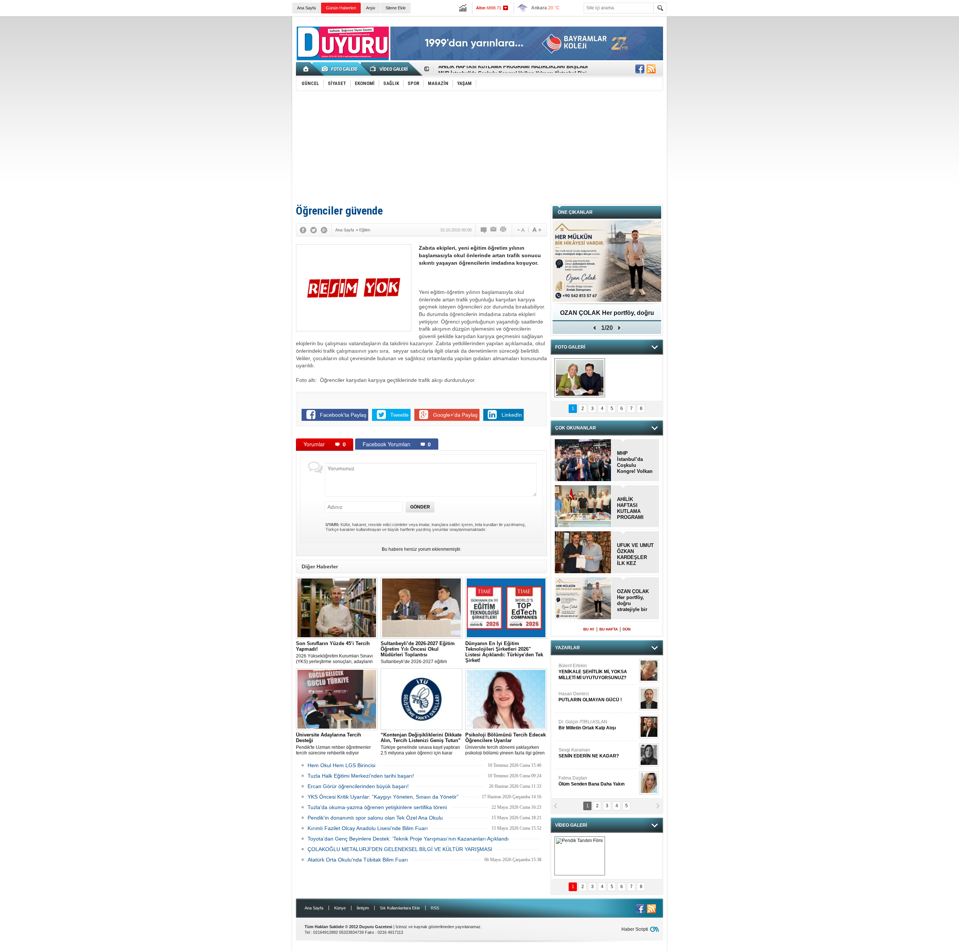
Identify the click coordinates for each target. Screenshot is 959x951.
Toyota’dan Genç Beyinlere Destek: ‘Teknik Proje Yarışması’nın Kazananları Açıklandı (408, 839)
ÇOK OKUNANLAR (575, 428)
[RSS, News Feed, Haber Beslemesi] (651, 68)
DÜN (626, 629)
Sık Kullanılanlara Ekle (400, 908)
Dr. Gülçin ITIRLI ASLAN (587, 724)
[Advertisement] (479, 147)
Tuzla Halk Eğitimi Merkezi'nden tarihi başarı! (361, 776)
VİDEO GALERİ (571, 825)
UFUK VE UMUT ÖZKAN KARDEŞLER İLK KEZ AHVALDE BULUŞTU (635, 554)
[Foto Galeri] (341, 69)
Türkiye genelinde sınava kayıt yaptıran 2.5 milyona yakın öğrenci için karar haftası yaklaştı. (421, 744)
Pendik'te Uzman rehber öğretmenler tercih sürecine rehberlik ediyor (333, 744)
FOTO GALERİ (570, 347)
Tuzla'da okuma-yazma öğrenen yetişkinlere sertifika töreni (377, 807)
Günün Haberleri (341, 8)
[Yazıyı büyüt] (536, 230)
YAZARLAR (567, 647)
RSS (435, 908)
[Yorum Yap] (484, 230)
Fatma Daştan (591, 781)
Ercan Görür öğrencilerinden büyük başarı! (358, 786)
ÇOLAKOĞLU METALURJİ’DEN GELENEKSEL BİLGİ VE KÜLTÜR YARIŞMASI (400, 849)
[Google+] (324, 230)
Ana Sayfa (306, 8)
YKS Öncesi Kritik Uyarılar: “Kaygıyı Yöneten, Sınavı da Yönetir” (383, 797)
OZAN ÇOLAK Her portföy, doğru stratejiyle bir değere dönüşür (607, 315)
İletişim (363, 908)
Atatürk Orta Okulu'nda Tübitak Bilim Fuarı (358, 860)
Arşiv (370, 8)
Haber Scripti (634, 929)
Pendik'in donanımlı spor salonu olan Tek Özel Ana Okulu (375, 818)
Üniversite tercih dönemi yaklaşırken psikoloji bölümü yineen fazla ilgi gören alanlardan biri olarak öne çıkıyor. (505, 744)
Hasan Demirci (590, 696)
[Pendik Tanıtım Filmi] (579, 855)
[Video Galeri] (389, 69)
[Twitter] (313, 230)
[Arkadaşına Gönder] (493, 230)
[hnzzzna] (579, 377)
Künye (340, 908)
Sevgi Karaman (589, 753)
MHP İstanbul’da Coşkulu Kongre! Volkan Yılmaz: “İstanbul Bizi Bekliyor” (635, 462)
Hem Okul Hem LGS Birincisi (341, 765)
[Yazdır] (503, 230)
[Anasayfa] (306, 69)
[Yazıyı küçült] (520, 230)
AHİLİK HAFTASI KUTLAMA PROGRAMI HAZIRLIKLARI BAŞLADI (634, 508)
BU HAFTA (608, 629)
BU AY (589, 629)
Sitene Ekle (395, 8)
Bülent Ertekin (593, 671)
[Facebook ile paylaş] (639, 68)
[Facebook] (303, 230)
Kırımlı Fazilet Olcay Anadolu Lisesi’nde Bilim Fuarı (368, 828)
